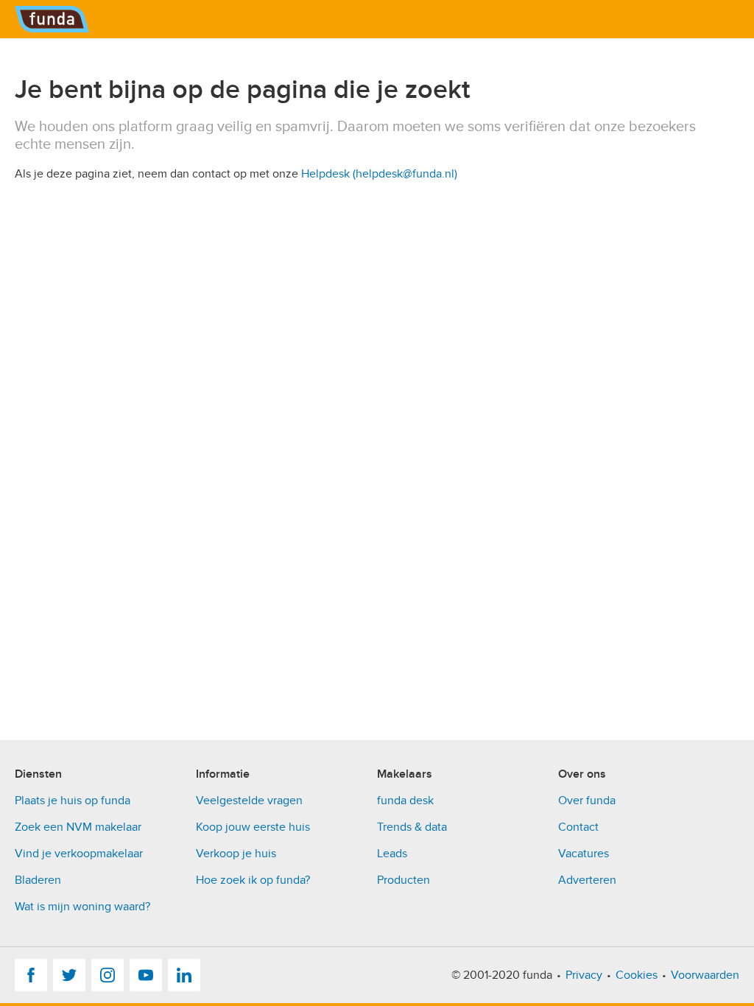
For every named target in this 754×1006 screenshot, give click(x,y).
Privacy (584, 975)
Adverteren (587, 880)
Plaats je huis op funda (72, 800)
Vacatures (583, 853)
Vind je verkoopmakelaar (79, 853)
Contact (578, 827)
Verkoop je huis (236, 853)
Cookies (637, 975)
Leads (392, 853)
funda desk (405, 800)
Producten (403, 880)
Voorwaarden (705, 975)
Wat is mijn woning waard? (82, 906)
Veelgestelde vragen (249, 800)
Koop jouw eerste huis (253, 827)
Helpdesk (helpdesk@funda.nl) (379, 173)
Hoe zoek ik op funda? (253, 880)
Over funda (587, 800)
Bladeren (38, 880)
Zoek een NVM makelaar (78, 827)
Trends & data (412, 827)
